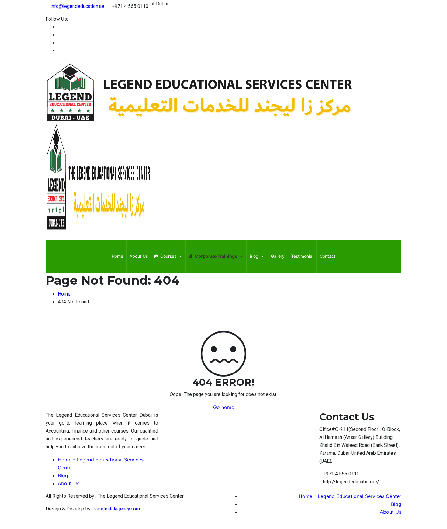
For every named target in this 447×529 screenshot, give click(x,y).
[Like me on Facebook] (59, 27)
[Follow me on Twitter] (59, 43)
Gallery (278, 256)
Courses (168, 256)
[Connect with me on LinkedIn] (59, 35)
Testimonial (302, 256)
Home (117, 256)
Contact (327, 256)
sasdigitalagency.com (117, 509)
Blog (254, 256)
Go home (223, 407)
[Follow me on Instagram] (59, 51)
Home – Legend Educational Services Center (350, 496)
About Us (139, 256)
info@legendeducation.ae (77, 6)
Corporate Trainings (216, 256)
